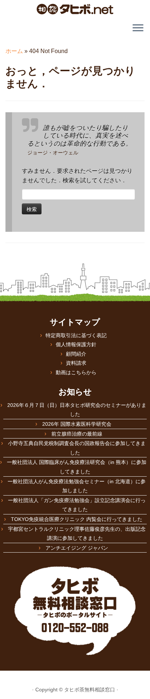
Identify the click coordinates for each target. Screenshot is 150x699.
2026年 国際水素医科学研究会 (76, 424)
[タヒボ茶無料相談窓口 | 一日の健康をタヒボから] (75, 9)
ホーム (14, 51)
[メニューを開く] (138, 28)
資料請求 (76, 363)
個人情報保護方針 (76, 344)
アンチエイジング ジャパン (77, 548)
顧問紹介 (76, 354)
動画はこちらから (76, 372)
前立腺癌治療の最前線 (76, 434)
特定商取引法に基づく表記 (76, 335)
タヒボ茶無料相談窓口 (89, 689)
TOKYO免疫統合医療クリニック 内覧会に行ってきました (76, 519)
